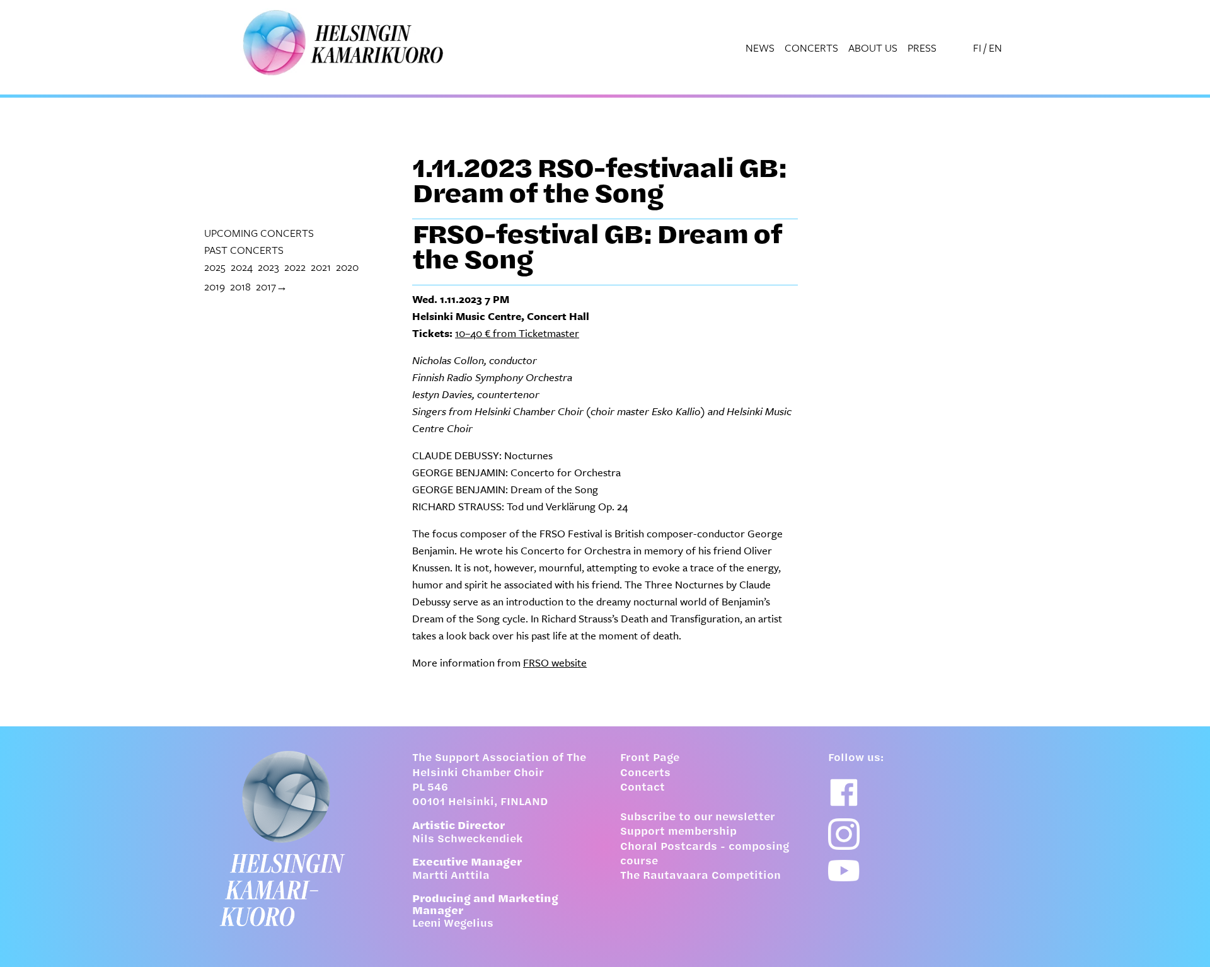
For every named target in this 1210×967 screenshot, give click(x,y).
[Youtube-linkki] (844, 871)
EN (995, 47)
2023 (268, 267)
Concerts (811, 47)
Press (922, 47)
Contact (642, 788)
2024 (242, 267)
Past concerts (244, 250)
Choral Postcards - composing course (704, 854)
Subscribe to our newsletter (697, 818)
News (760, 47)
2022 (295, 267)
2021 (321, 267)
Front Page (649, 758)
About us (872, 47)
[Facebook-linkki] (844, 792)
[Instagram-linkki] (844, 834)
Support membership (678, 832)
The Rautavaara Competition (700, 876)
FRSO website (555, 662)
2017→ (271, 286)
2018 (240, 286)
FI (977, 47)
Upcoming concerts (259, 233)
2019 (214, 286)
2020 (347, 267)
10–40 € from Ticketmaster (517, 333)
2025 (215, 267)
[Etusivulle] (293, 838)
